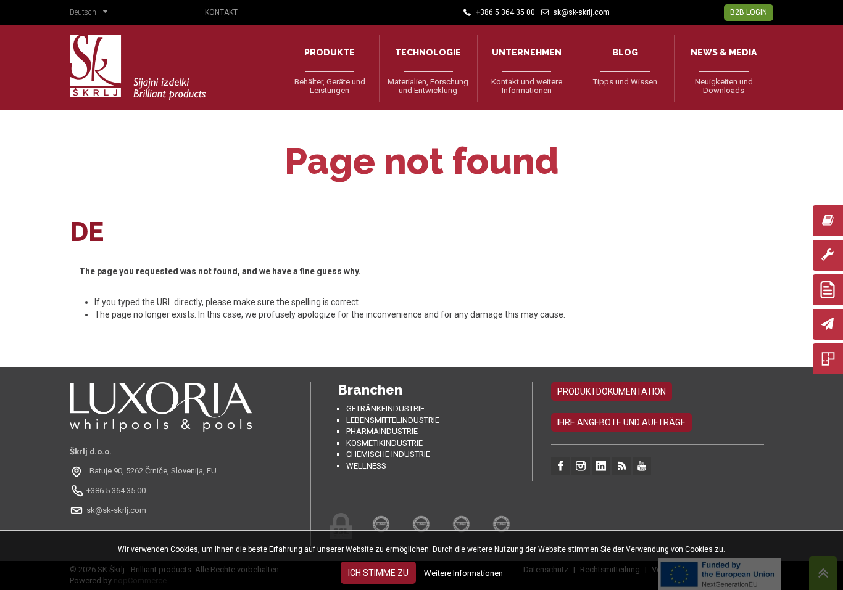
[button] (92, 13)
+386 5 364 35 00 (116, 490)
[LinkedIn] (601, 466)
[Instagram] (580, 466)
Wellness (366, 465)
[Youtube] (642, 466)
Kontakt (221, 12)
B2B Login (748, 12)
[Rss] (621, 466)
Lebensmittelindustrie (392, 420)
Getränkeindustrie (385, 408)
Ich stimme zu (378, 573)
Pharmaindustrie (382, 431)
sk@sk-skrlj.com (116, 510)
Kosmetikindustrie (384, 443)
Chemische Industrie (388, 454)
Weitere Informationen (463, 573)
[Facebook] (560, 466)
